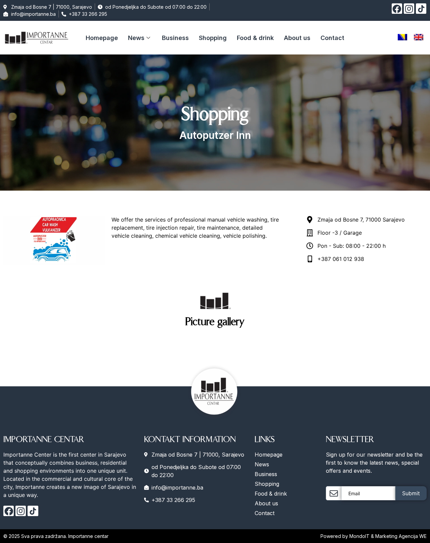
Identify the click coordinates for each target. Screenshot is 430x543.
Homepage (102, 37)
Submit (411, 493)
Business (175, 37)
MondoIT (360, 536)
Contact (332, 37)
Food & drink (255, 37)
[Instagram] (409, 8)
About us (297, 37)
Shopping (213, 37)
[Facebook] (397, 8)
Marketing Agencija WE (401, 536)
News (136, 37)
